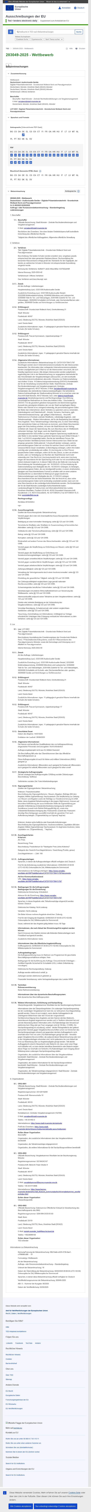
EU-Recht (9, 1391)
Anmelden (66, 8)
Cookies (9, 1359)
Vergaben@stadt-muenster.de (65, 389)
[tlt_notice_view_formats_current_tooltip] (78, 191)
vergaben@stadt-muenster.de (29, 101)
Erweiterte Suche (22, 39)
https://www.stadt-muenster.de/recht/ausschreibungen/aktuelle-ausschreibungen (42, 1128)
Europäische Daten (13, 1395)
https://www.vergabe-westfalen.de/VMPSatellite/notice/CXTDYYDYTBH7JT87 (40, 880)
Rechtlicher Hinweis (13, 1355)
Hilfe (7, 1327)
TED (7, 48)
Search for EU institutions (15, 1463)
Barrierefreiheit (11, 1363)
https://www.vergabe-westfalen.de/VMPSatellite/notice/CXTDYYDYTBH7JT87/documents (44, 872)
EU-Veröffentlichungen (14, 1408)
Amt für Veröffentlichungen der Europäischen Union (27, 1311)
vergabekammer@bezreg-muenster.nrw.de (40, 1182)
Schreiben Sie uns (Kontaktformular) (19, 1447)
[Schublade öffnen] (8, 65)
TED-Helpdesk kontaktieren (16, 1331)
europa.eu (18, 1428)
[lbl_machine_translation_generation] (40, 171)
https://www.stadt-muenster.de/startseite (46, 1123)
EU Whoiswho (11, 1404)
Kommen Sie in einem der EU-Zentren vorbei (22, 1452)
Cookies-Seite (74, 1493)
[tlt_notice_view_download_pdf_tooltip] (11, 155)
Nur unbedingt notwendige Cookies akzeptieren (56, 1506)
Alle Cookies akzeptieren (20, 1506)
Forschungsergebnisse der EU (17, 1400)
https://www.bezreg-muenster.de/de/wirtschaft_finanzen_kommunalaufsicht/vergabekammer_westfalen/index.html (49, 1191)
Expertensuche (37, 39)
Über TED (9, 1375)
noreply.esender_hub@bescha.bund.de (39, 1231)
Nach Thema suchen (53, 39)
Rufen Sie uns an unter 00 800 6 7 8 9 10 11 (22, 1439)
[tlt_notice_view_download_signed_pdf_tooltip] (23, 134)
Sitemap (9, 1379)
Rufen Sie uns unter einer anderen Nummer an (23, 1443)
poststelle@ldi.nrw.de (30, 495)
